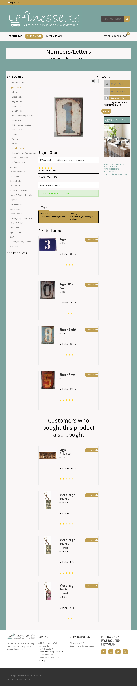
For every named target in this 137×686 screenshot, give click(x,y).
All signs (15, 92)
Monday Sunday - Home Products (20, 244)
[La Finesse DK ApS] (44, 19)
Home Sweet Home (21, 157)
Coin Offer (14, 227)
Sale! (12, 237)
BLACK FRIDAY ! (17, 82)
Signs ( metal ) (16, 87)
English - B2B (14, 3)
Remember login (117, 98)
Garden (15, 134)
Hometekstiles (16, 204)
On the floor (15, 185)
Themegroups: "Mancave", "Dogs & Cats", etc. (21, 220)
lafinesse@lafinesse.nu (54, 651)
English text (17, 101)
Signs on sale (15, 232)
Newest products (17, 171)
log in (77, 216)
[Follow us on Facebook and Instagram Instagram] (110, 651)
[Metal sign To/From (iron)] (48, 545)
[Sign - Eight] (48, 335)
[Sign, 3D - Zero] (48, 290)
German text (17, 106)
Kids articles (15, 209)
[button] (93, 81)
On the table (15, 181)
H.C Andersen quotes (21, 124)
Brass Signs (17, 96)
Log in (106, 111)
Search (127, 19)
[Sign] (48, 245)
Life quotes (17, 129)
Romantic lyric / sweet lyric (24, 152)
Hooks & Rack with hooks (21, 195)
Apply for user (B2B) (112, 105)
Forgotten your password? (115, 102)
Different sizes (18, 162)
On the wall (15, 176)
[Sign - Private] (48, 455)
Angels (15, 138)
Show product (93, 239)
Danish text (17, 110)
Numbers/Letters (20, 148)
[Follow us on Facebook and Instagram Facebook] (103, 651)
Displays (13, 199)
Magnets (14, 167)
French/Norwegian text (22, 115)
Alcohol (15, 143)
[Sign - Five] (48, 380)
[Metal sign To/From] (48, 500)
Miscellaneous (16, 213)
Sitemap (41, 660)
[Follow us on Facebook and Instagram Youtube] (125, 651)
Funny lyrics (17, 120)
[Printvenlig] (98, 76)
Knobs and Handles (18, 190)
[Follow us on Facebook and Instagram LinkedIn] (118, 651)
